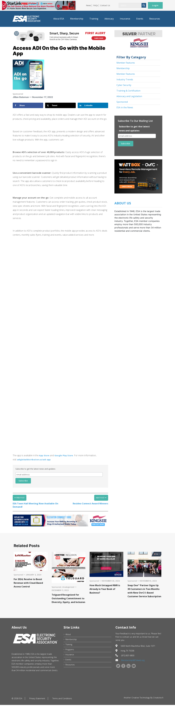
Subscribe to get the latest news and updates (35, 469)
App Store (44, 455)
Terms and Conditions (62, 698)
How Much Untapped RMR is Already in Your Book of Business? (105, 589)
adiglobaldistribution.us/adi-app (34, 459)
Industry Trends (124, 79)
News (88, 5)
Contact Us (105, 5)
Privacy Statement (37, 698)
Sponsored (18, 93)
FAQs (95, 5)
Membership (76, 18)
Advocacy (109, 18)
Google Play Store (63, 455)
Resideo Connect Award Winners (90, 503)
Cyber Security (123, 85)
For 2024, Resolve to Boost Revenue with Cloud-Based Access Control (28, 583)
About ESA (58, 18)
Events (139, 18)
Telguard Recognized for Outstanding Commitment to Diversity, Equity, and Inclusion (68, 598)
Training (93, 18)
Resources (154, 18)
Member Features (125, 62)
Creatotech (158, 697)
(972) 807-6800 (127, 655)
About (68, 634)
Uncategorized (68, 587)
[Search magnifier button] (144, 5)
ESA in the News (124, 107)
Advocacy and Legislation (129, 96)
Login (155, 5)
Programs (69, 649)
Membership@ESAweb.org (133, 660)
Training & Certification (128, 90)
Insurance (125, 18)
